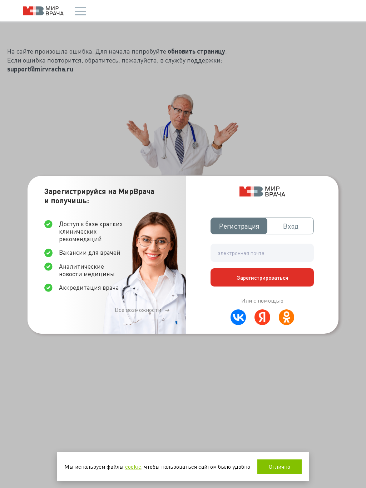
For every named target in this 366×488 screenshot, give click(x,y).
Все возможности (138, 309)
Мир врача (43, 10)
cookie (133, 466)
